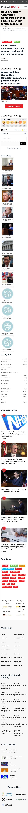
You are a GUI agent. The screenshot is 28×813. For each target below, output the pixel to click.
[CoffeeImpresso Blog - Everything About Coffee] (7, 615)
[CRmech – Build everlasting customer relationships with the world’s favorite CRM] (7, 799)
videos (4, 399)
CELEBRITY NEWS (7, 568)
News (14, 574)
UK (3, 583)
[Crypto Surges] (7, 606)
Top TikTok (18, 661)
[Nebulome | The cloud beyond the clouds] (21, 794)
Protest (13, 577)
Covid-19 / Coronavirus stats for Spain (20, 694)
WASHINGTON (6, 586)
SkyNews (21, 577)
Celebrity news (6, 364)
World (4, 402)
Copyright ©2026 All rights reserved (14, 809)
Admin (5, 58)
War (13, 583)
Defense (4, 375)
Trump (22, 580)
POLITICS (5, 577)
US (8, 583)
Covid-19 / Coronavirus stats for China (7, 701)
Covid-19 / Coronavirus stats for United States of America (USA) (7, 686)
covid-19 (18, 568)
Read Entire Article (14, 106)
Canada (22, 565)
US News (4, 397)
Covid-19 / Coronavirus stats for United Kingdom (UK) (7, 717)
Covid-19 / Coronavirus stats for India (9, 1)
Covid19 (4, 369)
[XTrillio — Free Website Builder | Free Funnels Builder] (7, 804)
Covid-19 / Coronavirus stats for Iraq (7, 724)
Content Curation (7, 367)
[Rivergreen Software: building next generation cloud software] (21, 799)
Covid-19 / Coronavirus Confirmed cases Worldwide (6, 709)
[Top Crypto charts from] (20, 606)
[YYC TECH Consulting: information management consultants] (7, 794)
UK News (4, 394)
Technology (5, 391)
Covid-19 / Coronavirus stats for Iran (20, 717)
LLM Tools (5, 383)
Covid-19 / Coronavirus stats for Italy (7, 694)
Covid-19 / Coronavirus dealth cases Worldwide (19, 708)
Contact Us (18, 665)
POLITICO (22, 574)
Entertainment (6, 378)
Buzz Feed (14, 565)
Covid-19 (4, 638)
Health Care (5, 380)
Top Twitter (5, 665)
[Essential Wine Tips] (20, 614)
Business (4, 361)
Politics (16, 41)
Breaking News (6, 41)
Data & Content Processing (10, 372)
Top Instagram (6, 661)
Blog (7, 26)
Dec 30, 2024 (13, 752)
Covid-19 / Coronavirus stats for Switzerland (20, 724)
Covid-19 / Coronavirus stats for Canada (20, 685)
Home (3, 26)
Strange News (6, 388)
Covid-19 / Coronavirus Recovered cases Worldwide (19, 733)
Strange (4, 580)
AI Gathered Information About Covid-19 (6, 732)
